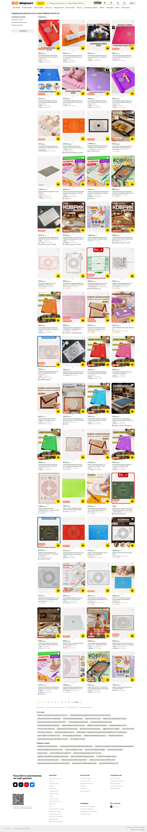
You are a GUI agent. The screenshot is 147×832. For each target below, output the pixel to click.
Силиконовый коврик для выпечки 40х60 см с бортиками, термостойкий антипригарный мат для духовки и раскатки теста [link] (122, 192)
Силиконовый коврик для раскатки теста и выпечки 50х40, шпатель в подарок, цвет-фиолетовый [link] (122, 101)
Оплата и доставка (85, 781)
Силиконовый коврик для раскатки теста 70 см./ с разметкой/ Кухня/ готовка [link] (97, 644)
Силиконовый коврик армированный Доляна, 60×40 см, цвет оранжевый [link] (122, 238)
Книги (50, 806)
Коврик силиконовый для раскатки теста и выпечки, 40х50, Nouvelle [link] (72, 509)
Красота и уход (53, 798)
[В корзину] (58, 48)
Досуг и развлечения (55, 778)
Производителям (115, 783)
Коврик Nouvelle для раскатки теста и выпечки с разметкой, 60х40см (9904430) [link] (48, 372)
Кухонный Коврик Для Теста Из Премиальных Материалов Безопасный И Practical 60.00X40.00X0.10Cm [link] (47, 284)
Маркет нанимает (115, 788)
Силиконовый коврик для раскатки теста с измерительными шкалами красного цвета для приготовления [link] (72, 465)
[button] (42, 17)
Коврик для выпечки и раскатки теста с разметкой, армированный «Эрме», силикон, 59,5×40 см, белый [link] (73, 238)
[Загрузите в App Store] (15, 786)
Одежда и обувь (53, 791)
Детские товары (53, 819)
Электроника (52, 788)
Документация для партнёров (88, 811)
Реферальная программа (117, 781)
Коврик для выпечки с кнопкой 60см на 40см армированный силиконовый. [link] (98, 687)
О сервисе (83, 786)
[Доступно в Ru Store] (32, 786)
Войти (132, 3)
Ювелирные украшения (55, 821)
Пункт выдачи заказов (116, 786)
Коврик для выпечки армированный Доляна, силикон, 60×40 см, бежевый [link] (73, 419)
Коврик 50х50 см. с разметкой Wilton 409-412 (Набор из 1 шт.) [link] (73, 644)
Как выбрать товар (85, 778)
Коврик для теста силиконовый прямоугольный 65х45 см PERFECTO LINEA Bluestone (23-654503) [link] (122, 419)
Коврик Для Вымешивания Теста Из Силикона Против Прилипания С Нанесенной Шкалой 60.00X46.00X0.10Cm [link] (122, 284)
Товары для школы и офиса (56, 809)
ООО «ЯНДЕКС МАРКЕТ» (138, 827)
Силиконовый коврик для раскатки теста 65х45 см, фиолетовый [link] (122, 465)
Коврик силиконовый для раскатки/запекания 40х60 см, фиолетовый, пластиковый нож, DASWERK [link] (97, 238)
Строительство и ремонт (56, 816)
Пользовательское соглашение (21, 828)
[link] (52, 715)
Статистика (7, 828)
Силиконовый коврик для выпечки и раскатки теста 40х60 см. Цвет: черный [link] (73, 598)
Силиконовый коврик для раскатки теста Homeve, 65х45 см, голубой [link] (97, 419)
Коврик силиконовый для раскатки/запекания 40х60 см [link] (122, 687)
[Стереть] (88, 3)
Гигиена (51, 786)
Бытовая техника (54, 783)
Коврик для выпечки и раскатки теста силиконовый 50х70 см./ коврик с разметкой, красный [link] (73, 553)
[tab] (16, 8)
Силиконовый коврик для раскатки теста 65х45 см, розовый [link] (122, 372)
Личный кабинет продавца (87, 806)
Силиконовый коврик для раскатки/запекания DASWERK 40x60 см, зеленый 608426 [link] (97, 284)
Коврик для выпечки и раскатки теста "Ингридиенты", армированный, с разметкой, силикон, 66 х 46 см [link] (73, 328)
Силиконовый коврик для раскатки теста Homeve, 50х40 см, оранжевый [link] (48, 328)
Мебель (51, 781)
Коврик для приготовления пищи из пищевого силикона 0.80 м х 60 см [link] (73, 687)
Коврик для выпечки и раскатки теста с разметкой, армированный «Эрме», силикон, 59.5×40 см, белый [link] (73, 372)
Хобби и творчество (54, 801)
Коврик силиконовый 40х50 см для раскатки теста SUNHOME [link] (97, 553)
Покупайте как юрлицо (86, 783)
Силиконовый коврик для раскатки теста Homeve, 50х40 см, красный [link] (97, 372)
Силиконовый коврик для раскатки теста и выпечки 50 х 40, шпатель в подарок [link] (48, 56)
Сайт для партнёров (85, 814)
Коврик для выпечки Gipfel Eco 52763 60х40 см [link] (48, 192)
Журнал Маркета (85, 791)
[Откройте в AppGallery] (26, 786)
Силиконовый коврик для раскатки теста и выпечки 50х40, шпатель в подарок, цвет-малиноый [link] (122, 56)
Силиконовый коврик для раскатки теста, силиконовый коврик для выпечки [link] (97, 509)
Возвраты (83, 788)
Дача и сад (52, 804)
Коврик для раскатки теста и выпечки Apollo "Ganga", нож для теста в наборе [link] (123, 644)
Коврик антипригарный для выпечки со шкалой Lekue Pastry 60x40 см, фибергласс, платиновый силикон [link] (98, 146)
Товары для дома (54, 793)
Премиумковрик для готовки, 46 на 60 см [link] (123, 328)
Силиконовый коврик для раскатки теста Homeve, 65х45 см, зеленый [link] (47, 465)
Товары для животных (55, 814)
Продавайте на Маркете (87, 809)
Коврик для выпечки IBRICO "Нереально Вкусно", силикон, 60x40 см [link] (48, 509)
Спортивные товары (54, 811)
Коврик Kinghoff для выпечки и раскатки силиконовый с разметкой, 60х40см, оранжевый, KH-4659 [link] (73, 146)
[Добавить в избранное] (58, 22)
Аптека (51, 796)
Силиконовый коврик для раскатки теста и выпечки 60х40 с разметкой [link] (48, 644)
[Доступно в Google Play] (21, 786)
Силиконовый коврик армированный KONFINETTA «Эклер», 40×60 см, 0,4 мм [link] (48, 238)
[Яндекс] (143, 829)
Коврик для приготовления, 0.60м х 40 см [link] (122, 553)
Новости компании (115, 778)
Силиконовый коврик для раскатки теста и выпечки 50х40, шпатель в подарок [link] (72, 56)
